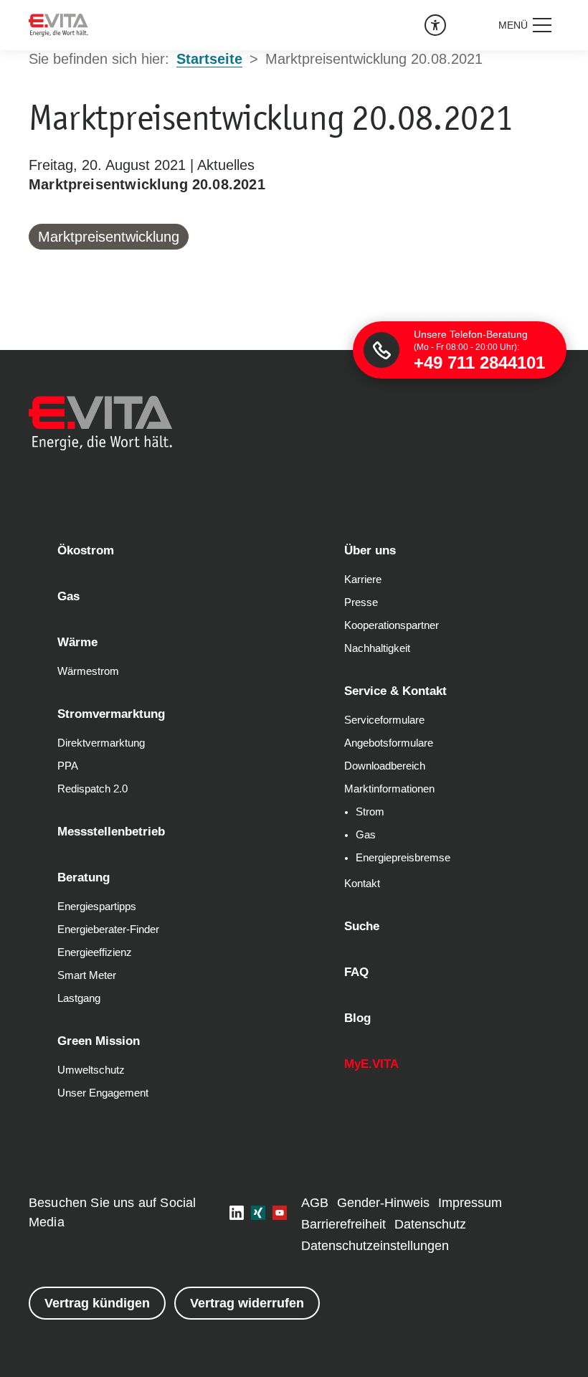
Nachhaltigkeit (377, 648)
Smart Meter (86, 975)
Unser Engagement (102, 1093)
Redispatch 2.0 (92, 789)
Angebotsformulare (388, 743)
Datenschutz (430, 1224)
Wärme (77, 642)
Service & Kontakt (395, 691)
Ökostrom (85, 550)
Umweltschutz (91, 1070)
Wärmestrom (88, 671)
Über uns (370, 550)
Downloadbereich (384, 766)
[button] (526, 25)
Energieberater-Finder (108, 929)
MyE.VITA (371, 1064)
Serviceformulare (384, 720)
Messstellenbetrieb (111, 831)
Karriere (362, 579)
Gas (68, 596)
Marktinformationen (389, 789)
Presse (361, 602)
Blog (357, 1018)
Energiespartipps (96, 906)
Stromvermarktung (111, 714)
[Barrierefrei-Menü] (435, 25)
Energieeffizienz (94, 952)
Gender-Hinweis (383, 1203)
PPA (67, 766)
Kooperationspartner (391, 625)
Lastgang (78, 998)
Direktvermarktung (101, 743)
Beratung (83, 877)
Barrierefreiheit (343, 1224)
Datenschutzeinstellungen (375, 1246)
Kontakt (362, 883)
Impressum (470, 1203)
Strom (370, 812)
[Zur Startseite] (58, 25)
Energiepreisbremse (403, 857)
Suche (361, 926)
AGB (314, 1203)
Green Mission (98, 1041)
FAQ (356, 972)
